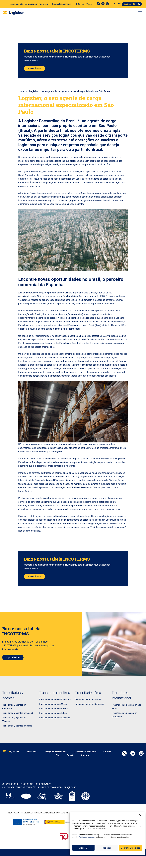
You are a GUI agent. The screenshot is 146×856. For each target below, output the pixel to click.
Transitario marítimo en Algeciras (54, 717)
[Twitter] (98, 3)
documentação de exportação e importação (39, 448)
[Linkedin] (103, 3)
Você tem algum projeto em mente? (108, 527)
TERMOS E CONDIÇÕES (26, 787)
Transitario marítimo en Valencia (54, 708)
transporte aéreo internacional (103, 361)
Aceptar (83, 848)
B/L (122, 448)
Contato (85, 755)
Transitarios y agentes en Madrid (17, 713)
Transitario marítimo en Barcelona (55, 699)
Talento (70, 755)
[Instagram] (107, 3)
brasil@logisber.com (61, 4)
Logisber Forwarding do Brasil (49, 121)
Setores (107, 752)
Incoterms (88, 502)
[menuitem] (115, 3)
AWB (60, 451)
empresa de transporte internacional (36, 347)
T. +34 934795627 (84, 4)
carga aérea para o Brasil (74, 193)
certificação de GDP (64, 487)
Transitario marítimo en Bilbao (53, 713)
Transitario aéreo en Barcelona (89, 704)
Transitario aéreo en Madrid (88, 699)
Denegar (107, 848)
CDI (31, 484)
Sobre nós (31, 752)
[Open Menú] (140, 13)
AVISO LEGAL (8, 787)
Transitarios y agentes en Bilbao (17, 726)
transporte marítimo (111, 193)
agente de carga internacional (106, 178)
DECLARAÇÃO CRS (67, 787)
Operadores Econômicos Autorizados (59, 476)
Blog (58, 755)
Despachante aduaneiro (85, 752)
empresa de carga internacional (49, 364)
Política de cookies (86, 837)
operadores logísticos (47, 200)
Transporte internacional (55, 752)
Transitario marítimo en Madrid (53, 704)
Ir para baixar (35, 68)
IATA (55, 480)
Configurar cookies (130, 848)
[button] (140, 815)
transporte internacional (84, 157)
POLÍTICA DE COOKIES (48, 787)
